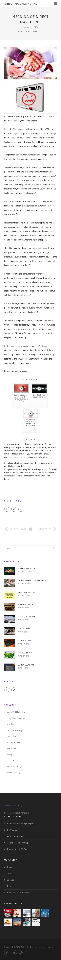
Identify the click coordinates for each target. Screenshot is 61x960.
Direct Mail (11, 748)
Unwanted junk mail (26, 616)
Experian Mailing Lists (27, 568)
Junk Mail (10, 724)
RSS (9, 886)
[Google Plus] (20, 509)
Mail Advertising (13, 772)
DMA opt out (12, 830)
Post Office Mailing (26, 604)
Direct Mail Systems (26, 592)
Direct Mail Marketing (21, 3)
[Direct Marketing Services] (17, 922)
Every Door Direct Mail (16, 718)
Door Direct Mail (13, 742)
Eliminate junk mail (26, 665)
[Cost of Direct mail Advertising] (36, 922)
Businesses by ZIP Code (18, 849)
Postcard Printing (14, 730)
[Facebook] (6, 509)
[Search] (54, 548)
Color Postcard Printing (17, 842)
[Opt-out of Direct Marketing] (8, 913)
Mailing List (11, 754)
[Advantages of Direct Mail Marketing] (17, 913)
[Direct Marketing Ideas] (8, 922)
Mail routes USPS (25, 653)
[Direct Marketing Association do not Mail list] (26, 913)
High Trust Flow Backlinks (18, 892)
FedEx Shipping (24, 629)
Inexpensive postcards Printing (32, 580)
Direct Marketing (34, 31)
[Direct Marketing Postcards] (26, 922)
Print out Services (15, 836)
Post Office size (25, 641)
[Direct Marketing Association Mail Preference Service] (36, 913)
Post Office (11, 736)
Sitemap (10, 880)
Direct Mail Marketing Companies (21, 823)
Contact (10, 873)
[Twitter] (13, 509)
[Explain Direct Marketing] (45, 913)
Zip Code (10, 760)
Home (20, 31)
